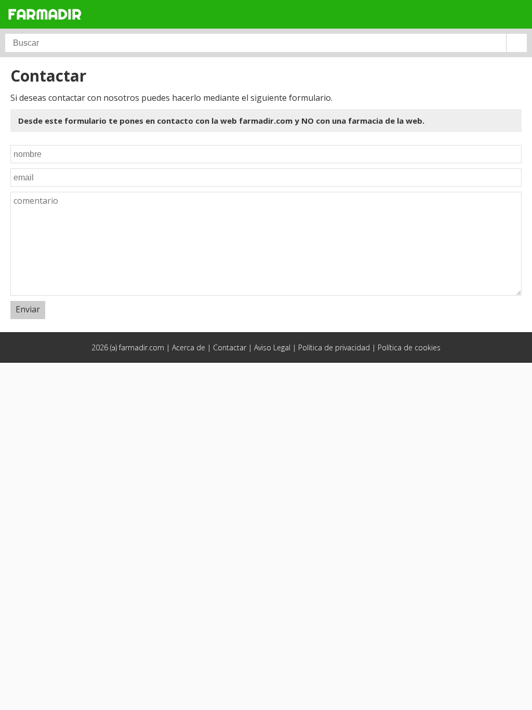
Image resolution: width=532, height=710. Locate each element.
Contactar (229, 347)
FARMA (45, 14)
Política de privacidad (334, 347)
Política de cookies (409, 347)
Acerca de (188, 347)
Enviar (28, 309)
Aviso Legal (272, 347)
